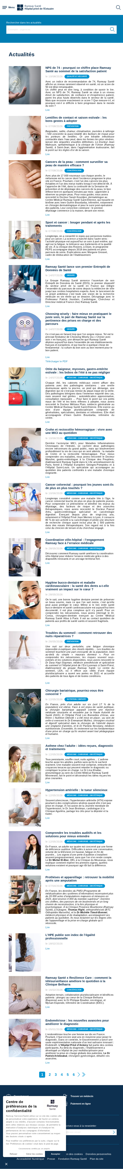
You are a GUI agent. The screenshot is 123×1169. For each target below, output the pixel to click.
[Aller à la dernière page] (83, 1074)
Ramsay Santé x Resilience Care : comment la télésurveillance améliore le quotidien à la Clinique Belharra (78, 981)
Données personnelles (98, 1154)
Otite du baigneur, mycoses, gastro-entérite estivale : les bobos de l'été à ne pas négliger (77, 370)
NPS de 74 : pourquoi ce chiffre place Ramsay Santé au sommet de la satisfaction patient (78, 69)
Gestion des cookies (71, 1154)
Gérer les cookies (34, 1154)
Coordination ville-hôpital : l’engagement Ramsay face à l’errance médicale (74, 541)
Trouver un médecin (81, 1096)
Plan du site (96, 1159)
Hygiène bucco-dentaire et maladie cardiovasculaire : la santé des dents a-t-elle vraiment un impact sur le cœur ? (77, 586)
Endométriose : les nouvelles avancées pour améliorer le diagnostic (77, 1022)
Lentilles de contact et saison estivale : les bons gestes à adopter (76, 119)
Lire (47, 110)
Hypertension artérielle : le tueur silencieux (76, 790)
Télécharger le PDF (56, 361)
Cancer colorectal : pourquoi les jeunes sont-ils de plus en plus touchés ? (79, 486)
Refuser (13, 1154)
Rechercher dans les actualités (23, 22)
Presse (51, 1159)
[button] (6, 1164)
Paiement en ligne (80, 1103)
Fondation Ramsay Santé (72, 1159)
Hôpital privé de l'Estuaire (39, 8)
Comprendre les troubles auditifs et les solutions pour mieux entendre (73, 834)
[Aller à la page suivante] (79, 1074)
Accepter (55, 1154)
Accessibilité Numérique (30, 1159)
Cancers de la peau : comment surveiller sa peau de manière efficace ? (76, 163)
